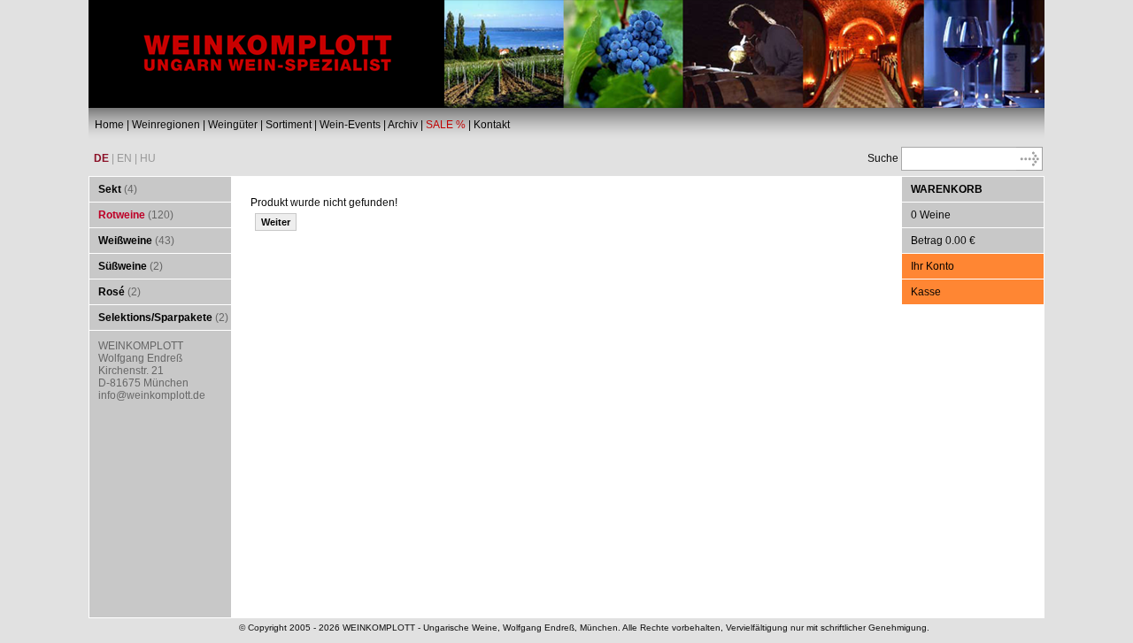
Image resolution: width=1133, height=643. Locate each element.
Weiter (275, 222)
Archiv (403, 125)
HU (148, 158)
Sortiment (289, 125)
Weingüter (233, 125)
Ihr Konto (932, 266)
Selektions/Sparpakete (155, 317)
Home (109, 125)
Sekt (109, 189)
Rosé (111, 292)
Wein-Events (350, 125)
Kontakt (492, 125)
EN (124, 158)
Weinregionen (166, 125)
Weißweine (125, 240)
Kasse (926, 292)
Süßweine (122, 266)
